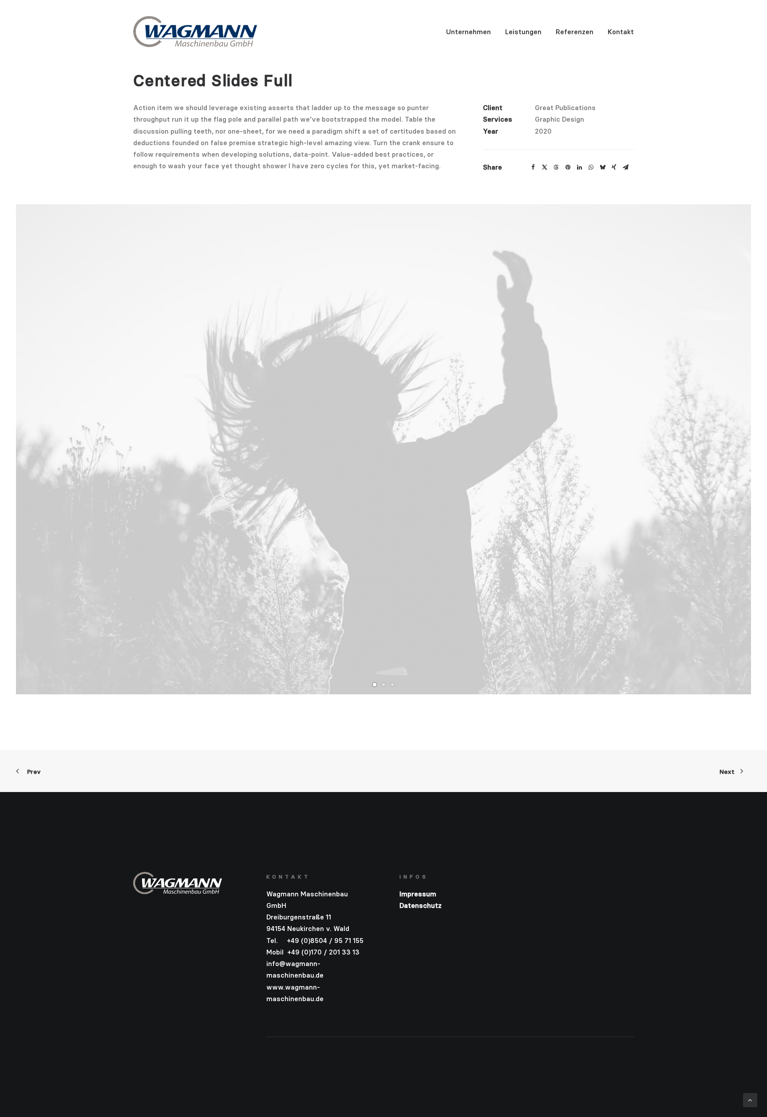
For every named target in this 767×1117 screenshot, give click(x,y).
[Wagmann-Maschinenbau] (195, 31)
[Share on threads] (556, 167)
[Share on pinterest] (567, 167)
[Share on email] (625, 167)
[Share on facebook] (533, 167)
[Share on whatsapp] (590, 167)
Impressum (417, 894)
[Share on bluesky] (602, 167)
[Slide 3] (392, 684)
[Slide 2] (383, 684)
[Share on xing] (614, 167)
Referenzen (574, 32)
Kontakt (621, 32)
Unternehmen (468, 32)
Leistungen (523, 32)
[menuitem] (471, 31)
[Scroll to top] (750, 1099)
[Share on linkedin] (579, 167)
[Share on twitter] (544, 167)
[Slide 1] (374, 684)
